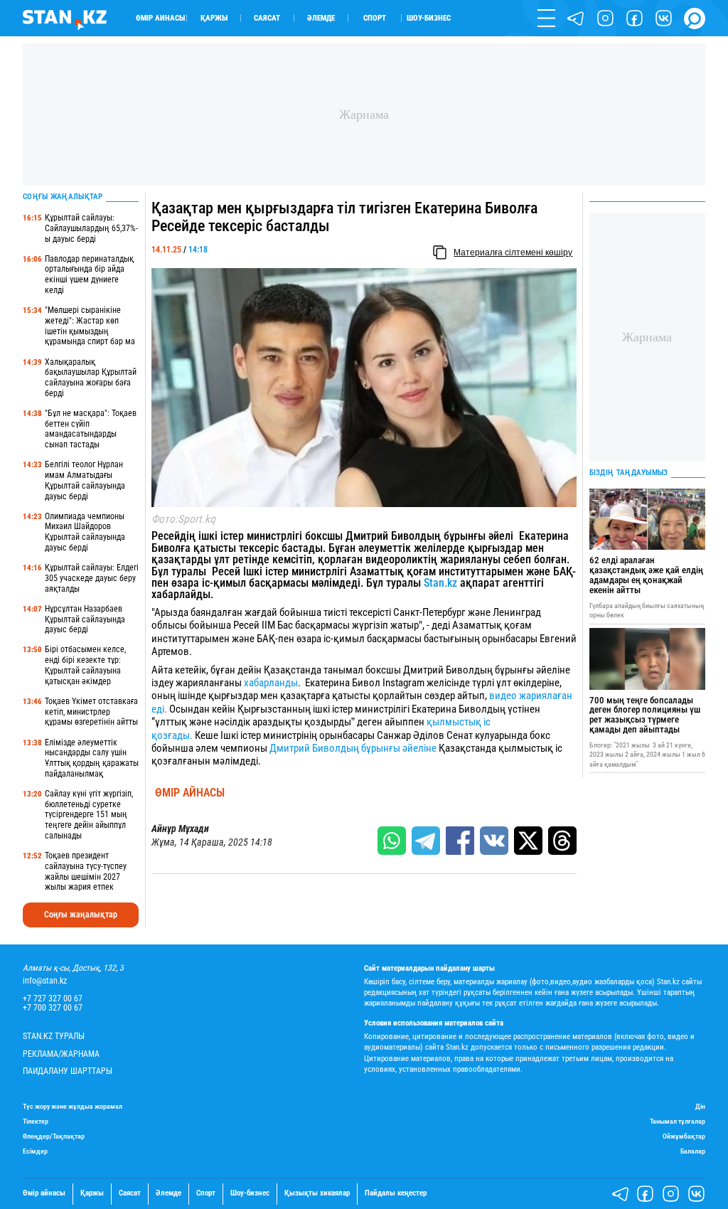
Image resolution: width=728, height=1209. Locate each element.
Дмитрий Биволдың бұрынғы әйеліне (353, 748)
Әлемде (321, 18)
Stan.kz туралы (54, 1036)
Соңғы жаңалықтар (80, 915)
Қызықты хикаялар (317, 1193)
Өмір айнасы (160, 18)
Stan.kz (440, 583)
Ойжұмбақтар (684, 1136)
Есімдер (35, 1151)
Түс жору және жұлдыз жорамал (72, 1106)
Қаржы (214, 18)
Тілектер (35, 1121)
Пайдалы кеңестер (396, 1193)
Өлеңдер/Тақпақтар (54, 1136)
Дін (700, 1106)
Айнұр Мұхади (180, 829)
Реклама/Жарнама (61, 1054)
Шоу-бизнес (429, 18)
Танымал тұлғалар (677, 1121)
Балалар (692, 1151)
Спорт (374, 18)
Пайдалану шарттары (67, 1071)
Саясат (267, 18)
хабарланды (271, 682)
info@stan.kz (45, 981)
